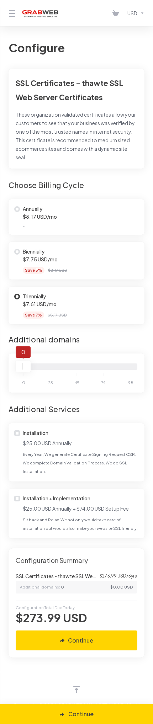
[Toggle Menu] (11, 13)
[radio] (17, 209)
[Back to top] (76, 689)
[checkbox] (17, 433)
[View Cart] (117, 13)
